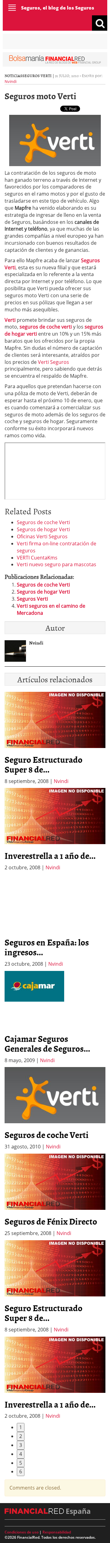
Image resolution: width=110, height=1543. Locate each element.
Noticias (13, 75)
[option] (55, 829)
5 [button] (20, 1462)
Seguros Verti (37, 75)
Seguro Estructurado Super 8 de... (43, 764)
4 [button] (20, 1454)
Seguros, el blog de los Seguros (57, 8)
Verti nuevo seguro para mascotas (56, 564)
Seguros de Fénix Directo (51, 1221)
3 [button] (20, 1445)
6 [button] (20, 1471)
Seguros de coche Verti (43, 522)
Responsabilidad (56, 1532)
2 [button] (20, 1436)
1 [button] (20, 1427)
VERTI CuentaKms (37, 557)
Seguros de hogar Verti (43, 529)
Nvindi (10, 81)
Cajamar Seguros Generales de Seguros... (47, 1043)
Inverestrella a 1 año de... (50, 855)
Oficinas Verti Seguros (42, 536)
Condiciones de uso (21, 1532)
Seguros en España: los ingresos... (47, 947)
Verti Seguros (53, 362)
